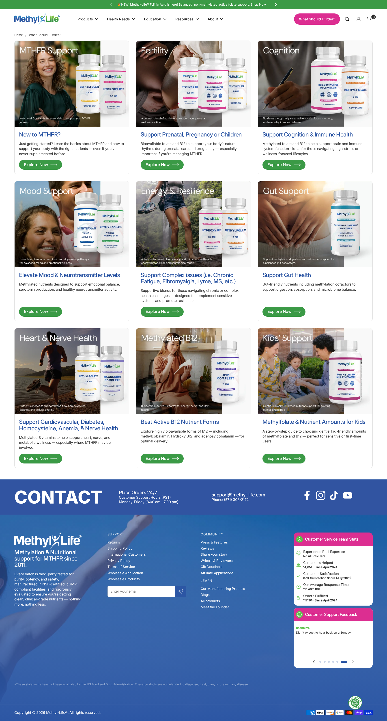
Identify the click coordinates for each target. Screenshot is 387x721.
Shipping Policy (120, 548)
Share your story (214, 554)
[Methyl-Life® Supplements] (37, 19)
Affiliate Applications (217, 573)
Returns (114, 542)
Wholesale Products (124, 579)
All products (210, 601)
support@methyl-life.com (238, 495)
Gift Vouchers (211, 567)
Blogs (205, 595)
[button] (366, 19)
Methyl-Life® (57, 712)
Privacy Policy (119, 561)
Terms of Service (121, 567)
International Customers (127, 554)
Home (18, 35)
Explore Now (36, 164)
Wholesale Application (125, 573)
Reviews (207, 548)
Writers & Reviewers (217, 561)
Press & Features (214, 542)
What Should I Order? (317, 19)
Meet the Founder (215, 607)
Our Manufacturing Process (223, 589)
